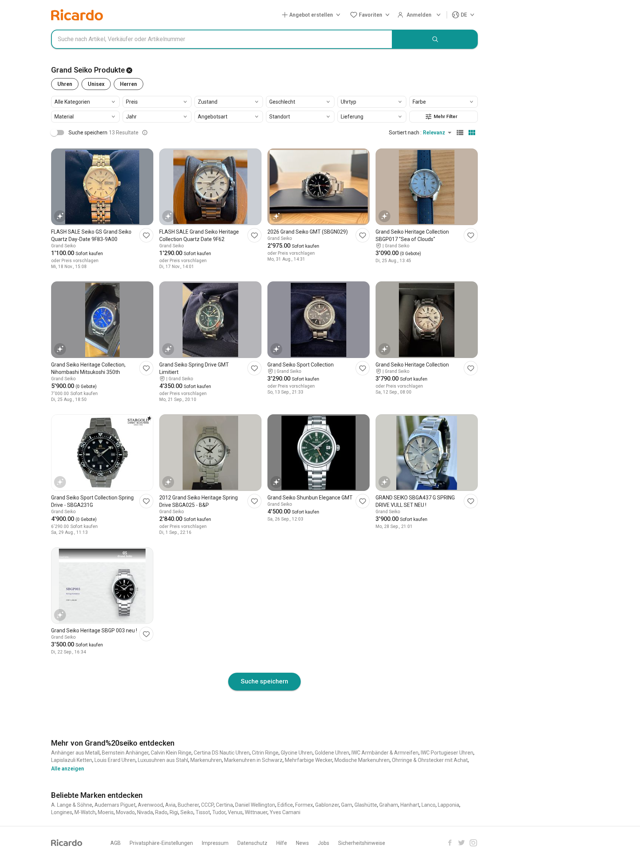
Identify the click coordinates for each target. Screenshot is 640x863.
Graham (388, 805)
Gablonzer (327, 805)
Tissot (203, 812)
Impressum (215, 843)
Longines (61, 812)
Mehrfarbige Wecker (308, 760)
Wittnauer (256, 812)
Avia (170, 805)
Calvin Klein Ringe (171, 753)
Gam (346, 805)
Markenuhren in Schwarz (253, 760)
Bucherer (188, 805)
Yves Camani (285, 812)
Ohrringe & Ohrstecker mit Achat (430, 760)
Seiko (186, 812)
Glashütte (365, 805)
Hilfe (281, 843)
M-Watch (85, 812)
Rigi (174, 812)
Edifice (285, 805)
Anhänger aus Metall (75, 753)
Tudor (219, 812)
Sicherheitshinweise (361, 843)
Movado (125, 812)
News (302, 843)
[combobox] (222, 39)
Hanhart (409, 805)
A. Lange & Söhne (71, 805)
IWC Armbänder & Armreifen (385, 753)
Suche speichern (264, 681)
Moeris (106, 812)
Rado (161, 812)
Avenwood (150, 805)
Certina (224, 805)
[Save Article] (146, 235)
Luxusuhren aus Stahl (163, 760)
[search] (435, 39)
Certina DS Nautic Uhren (222, 753)
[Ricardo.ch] (77, 14)
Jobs (323, 843)
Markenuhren (206, 760)
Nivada (145, 812)
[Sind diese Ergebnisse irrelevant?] (145, 132)
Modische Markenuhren (362, 760)
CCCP (207, 805)
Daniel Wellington (255, 805)
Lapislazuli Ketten (71, 760)
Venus (235, 812)
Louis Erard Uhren (115, 760)
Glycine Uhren (297, 753)
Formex (304, 805)
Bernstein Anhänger (125, 753)
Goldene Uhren (332, 753)
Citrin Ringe (265, 753)
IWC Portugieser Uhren (447, 753)
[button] (312, 15)
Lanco (428, 805)
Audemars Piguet (115, 805)
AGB (115, 843)
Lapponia (448, 805)
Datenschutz (252, 843)
